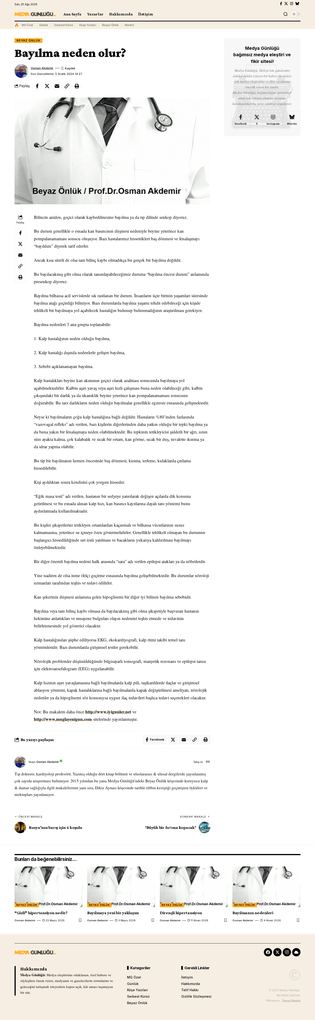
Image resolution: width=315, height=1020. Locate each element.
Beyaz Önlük (110, 25)
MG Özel (27, 25)
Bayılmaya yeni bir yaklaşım (113, 912)
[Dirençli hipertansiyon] (194, 886)
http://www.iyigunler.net (108, 712)
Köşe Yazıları (87, 25)
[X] (286, 4)
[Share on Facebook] (37, 86)
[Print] (76, 86)
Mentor (129, 25)
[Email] (57, 86)
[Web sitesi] (207, 762)
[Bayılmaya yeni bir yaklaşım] (121, 886)
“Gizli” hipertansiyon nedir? (41, 912)
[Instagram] (291, 4)
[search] (285, 14)
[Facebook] (281, 4)
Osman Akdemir (42, 68)
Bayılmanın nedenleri (252, 912)
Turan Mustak (291, 1000)
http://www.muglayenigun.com (63, 719)
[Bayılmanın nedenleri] (266, 886)
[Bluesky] (297, 4)
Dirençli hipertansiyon (181, 912)
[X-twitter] (277, 952)
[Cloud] (296, 952)
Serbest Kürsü (63, 25)
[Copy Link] (66, 86)
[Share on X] (47, 86)
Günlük (43, 25)
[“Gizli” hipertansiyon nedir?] (49, 886)
